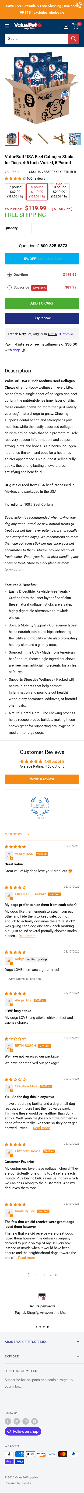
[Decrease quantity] (26, 228)
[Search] (73, 39)
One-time (21, 275)
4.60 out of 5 (54, 761)
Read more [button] (27, 936)
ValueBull (13, 172)
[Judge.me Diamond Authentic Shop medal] (40, 806)
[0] (75, 26)
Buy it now (42, 318)
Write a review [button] (42, 779)
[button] (16, 178)
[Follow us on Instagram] (25, 1421)
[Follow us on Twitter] (17, 1421)
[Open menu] (7, 26)
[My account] (66, 26)
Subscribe (30, 287)
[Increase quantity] (51, 228)
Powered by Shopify (18, 1483)
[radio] (9, 274)
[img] (15, 847)
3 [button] (44, 1275)
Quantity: (11, 228)
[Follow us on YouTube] (34, 1421)
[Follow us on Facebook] (8, 1421)
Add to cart (42, 303)
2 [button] (36, 1275)
